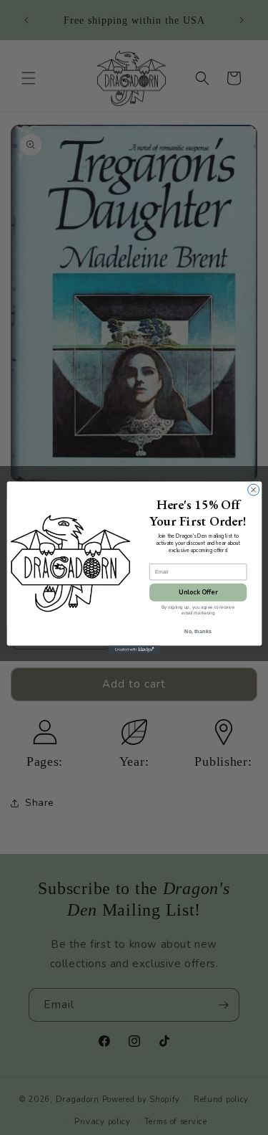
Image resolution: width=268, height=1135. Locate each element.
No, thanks (198, 631)
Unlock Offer (198, 592)
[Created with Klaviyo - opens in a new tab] (134, 650)
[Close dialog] (253, 489)
